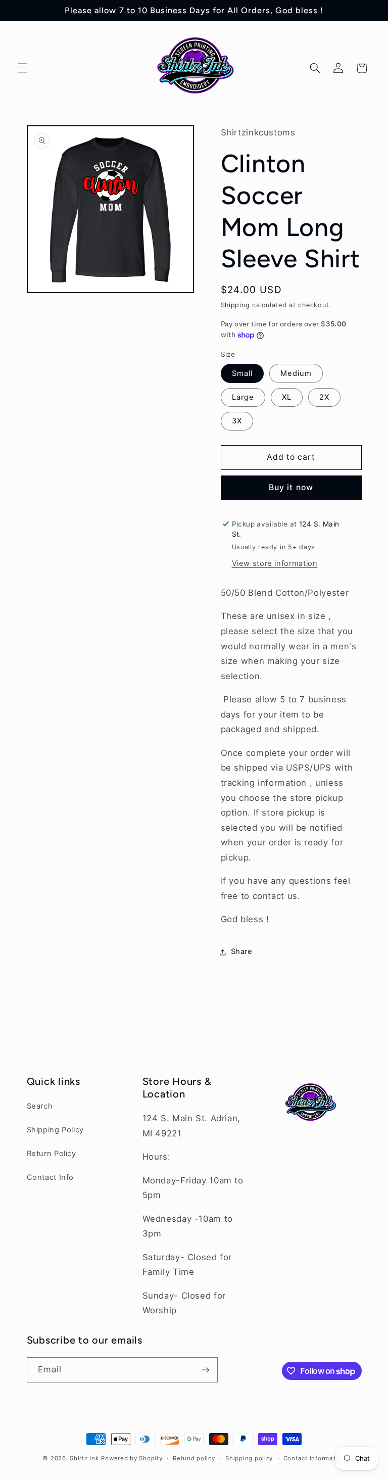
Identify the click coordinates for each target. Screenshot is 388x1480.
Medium (296, 373)
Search (40, 1106)
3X (237, 420)
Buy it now (291, 487)
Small (242, 373)
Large (243, 397)
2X (324, 397)
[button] (22, 68)
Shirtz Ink (84, 1458)
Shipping (235, 305)
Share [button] (242, 951)
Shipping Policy (55, 1129)
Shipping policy (249, 1458)
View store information (275, 563)
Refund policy (194, 1458)
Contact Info (50, 1177)
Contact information (314, 1458)
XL (287, 397)
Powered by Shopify (131, 1458)
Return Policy (51, 1153)
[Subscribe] (205, 1369)
